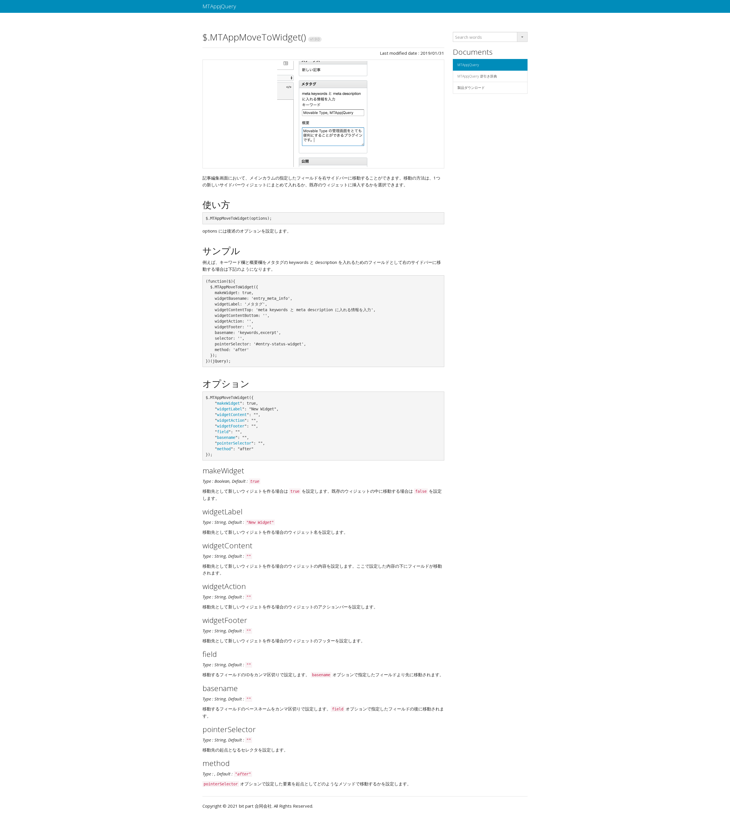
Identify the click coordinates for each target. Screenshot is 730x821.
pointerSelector (234, 443)
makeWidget (228, 403)
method (224, 449)
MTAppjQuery (219, 6)
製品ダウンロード (471, 87)
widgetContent (232, 414)
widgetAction (230, 420)
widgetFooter (230, 426)
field (222, 431)
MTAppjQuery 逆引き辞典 (477, 76)
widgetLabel (229, 409)
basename (226, 437)
